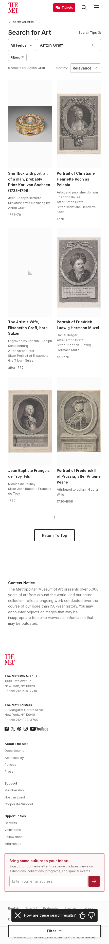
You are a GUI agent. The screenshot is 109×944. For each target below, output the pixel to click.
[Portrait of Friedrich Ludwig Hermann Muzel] (79, 272)
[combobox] (61, 45)
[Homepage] (13, 8)
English (13, 908)
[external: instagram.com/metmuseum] (26, 729)
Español (31, 908)
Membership (14, 790)
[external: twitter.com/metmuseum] (13, 729)
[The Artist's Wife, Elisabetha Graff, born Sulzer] (30, 272)
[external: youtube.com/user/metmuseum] (39, 729)
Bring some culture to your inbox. (39, 861)
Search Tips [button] (88, 32)
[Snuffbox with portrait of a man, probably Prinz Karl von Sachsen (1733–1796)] (30, 124)
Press (9, 771)
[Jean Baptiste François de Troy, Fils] (30, 421)
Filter (51, 931)
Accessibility (14, 758)
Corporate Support (19, 804)
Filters (15, 57)
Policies (10, 765)
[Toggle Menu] (97, 8)
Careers (11, 823)
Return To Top (54, 535)
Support (11, 783)
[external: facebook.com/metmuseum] (7, 729)
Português (51, 908)
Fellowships (14, 837)
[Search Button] (84, 8)
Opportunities (15, 816)
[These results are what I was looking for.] (82, 915)
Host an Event (15, 797)
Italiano (88, 908)
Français (71, 908)
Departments (14, 751)
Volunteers (13, 830)
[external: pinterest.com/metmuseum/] (19, 729)
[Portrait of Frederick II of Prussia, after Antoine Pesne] (79, 421)
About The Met (16, 744)
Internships (13, 844)
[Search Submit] (94, 45)
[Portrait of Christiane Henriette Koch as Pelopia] (79, 124)
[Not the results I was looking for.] (91, 915)
